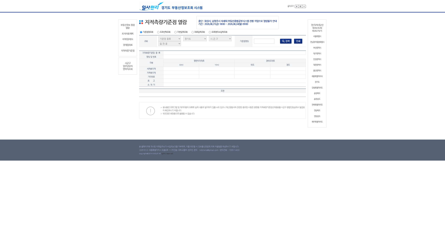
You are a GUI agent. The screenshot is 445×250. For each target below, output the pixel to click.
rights (163, 154)
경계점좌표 (127, 45)
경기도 (317, 82)
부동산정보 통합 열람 (128, 26)
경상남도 (317, 116)
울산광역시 (317, 70)
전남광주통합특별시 (317, 42)
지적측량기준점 (127, 50)
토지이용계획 (127, 33)
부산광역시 (317, 48)
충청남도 (317, 99)
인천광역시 (317, 59)
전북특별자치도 (317, 105)
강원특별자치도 (317, 88)
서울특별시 (317, 36)
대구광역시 (317, 53)
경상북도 (317, 110)
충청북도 (317, 93)
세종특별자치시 (317, 76)
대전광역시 (317, 65)
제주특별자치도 (317, 122)
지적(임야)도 (127, 39)
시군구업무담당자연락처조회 (127, 66)
